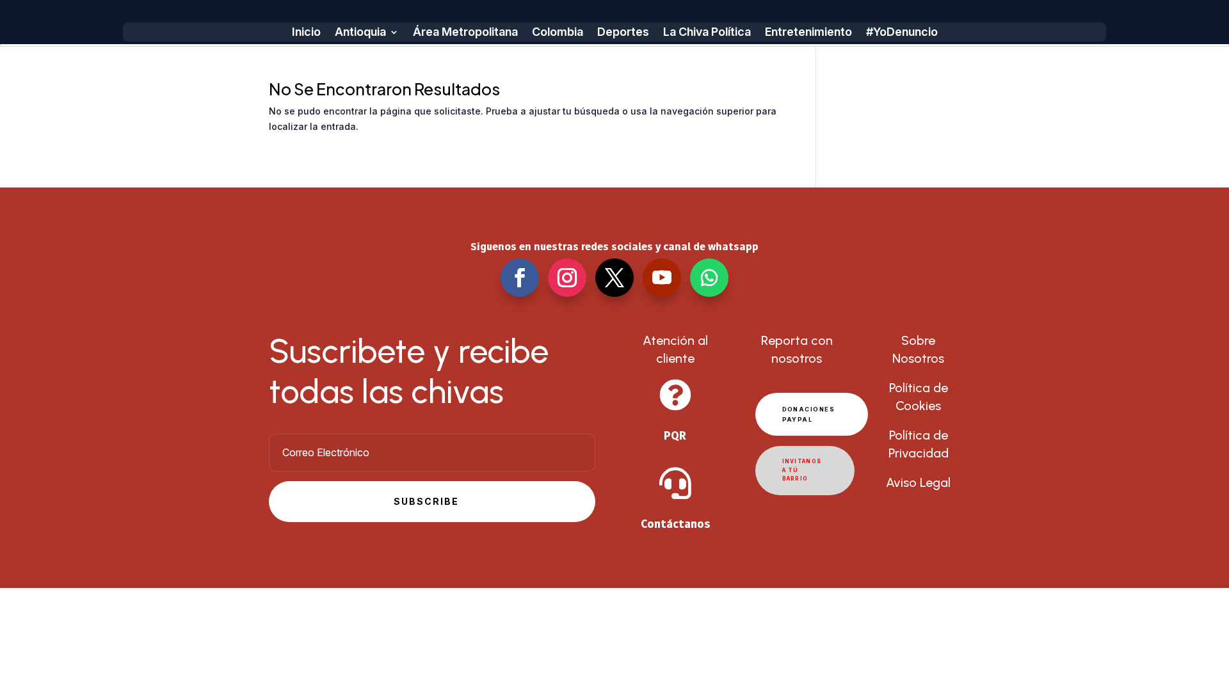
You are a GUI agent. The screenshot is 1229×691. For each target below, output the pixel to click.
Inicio (306, 33)
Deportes (623, 33)
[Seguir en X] (614, 277)
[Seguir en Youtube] (662, 277)
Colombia (557, 33)
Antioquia (360, 33)
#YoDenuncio (902, 33)
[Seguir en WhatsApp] (709, 277)
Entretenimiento (808, 33)
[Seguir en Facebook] (520, 277)
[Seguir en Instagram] (567, 277)
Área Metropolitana (465, 33)
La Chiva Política (707, 33)
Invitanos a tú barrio (802, 470)
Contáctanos (675, 523)
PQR (675, 435)
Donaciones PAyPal (808, 414)
